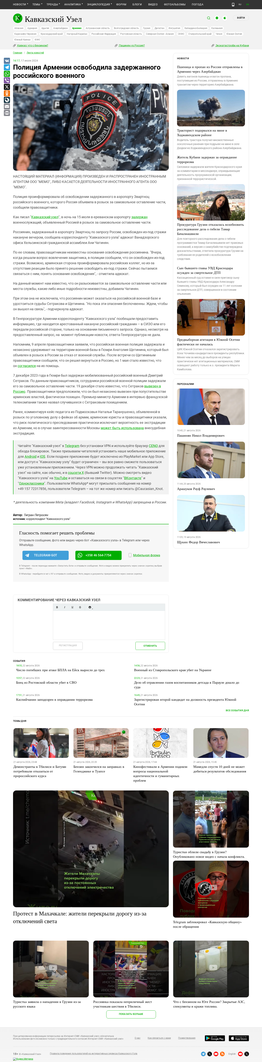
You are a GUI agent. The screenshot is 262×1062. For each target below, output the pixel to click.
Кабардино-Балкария (196, 28)
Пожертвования (186, 1038)
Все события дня (237, 710)
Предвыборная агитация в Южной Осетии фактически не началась (208, 341)
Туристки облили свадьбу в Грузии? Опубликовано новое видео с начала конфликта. (209, 854)
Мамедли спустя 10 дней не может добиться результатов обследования (219, 768)
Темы (36, 4)
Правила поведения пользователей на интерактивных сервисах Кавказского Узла (93, 1053)
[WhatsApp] (6, 74)
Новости (19, 4)
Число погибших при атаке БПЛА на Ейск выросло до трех (60, 670)
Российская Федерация (103, 34)
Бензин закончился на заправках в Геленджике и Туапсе (98, 768)
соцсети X (76, 473)
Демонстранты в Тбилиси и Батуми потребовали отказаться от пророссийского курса (39, 771)
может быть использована (122, 428)
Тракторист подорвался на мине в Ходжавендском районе (202, 132)
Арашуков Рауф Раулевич (196, 488)
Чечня (219, 34)
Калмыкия (216, 28)
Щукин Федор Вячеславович (198, 542)
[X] (6, 87)
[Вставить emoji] (90, 607)
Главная (17, 52)
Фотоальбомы (175, 4)
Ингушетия (174, 28)
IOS (42, 456)
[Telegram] (6, 67)
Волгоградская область (126, 28)
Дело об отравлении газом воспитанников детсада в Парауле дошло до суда (186, 684)
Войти (241, 17)
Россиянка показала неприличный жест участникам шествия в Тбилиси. (122, 1003)
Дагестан (159, 28)
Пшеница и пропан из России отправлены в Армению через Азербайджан (210, 69)
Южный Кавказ (22, 39)
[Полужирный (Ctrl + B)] (57, 607)
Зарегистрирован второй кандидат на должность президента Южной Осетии (185, 701)
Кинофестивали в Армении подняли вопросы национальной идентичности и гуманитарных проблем (160, 773)
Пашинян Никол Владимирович (200, 435)
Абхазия (18, 28)
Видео (153, 4)
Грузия (146, 28)
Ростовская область (131, 34)
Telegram (72, 446)
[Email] (6, 106)
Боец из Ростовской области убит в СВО (46, 682)
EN (247, 4)
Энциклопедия (98, 4)
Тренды (52, 4)
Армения (77, 28)
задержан (139, 217)
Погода (197, 4)
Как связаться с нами (159, 1038)
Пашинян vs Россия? (131, 45)
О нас (137, 1038)
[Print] (6, 113)
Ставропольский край (200, 34)
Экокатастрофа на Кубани (232, 45)
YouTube (61, 478)
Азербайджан (60, 28)
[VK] (6, 61)
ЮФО (37, 39)
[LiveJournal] (6, 100)
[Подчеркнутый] (72, 607)
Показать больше (131, 1014)
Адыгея (45, 28)
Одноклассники (31, 483)
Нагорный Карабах (77, 34)
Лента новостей (35, 52)
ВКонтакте (132, 478)
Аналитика (72, 4)
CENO (153, 446)
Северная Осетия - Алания (160, 34)
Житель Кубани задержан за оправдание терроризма (207, 159)
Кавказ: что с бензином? (32, 45)
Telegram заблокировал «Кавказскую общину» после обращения (207, 924)
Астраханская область (98, 28)
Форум (121, 4)
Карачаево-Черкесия (25, 34)
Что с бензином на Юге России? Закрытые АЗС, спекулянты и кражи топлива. (209, 1003)
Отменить (150, 645)
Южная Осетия (234, 34)
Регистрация (68, 645)
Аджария (32, 28)
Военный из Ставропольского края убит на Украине (172, 670)
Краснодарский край (52, 34)
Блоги (137, 4)
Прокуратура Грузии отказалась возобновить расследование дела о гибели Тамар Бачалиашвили (210, 229)
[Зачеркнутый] (80, 607)
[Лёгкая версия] (233, 4)
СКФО (181, 34)
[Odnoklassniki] (6, 93)
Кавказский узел (44, 217)
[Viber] (6, 80)
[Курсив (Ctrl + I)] (64, 607)
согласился (27, 366)
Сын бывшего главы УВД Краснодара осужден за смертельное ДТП (205, 270)
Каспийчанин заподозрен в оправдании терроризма (54, 699)
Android (30, 456)
